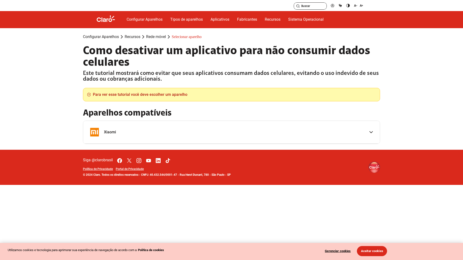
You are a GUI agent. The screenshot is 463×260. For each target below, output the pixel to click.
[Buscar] (298, 6)
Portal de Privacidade (130, 169)
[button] (231, 132)
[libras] (340, 5)
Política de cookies (151, 250)
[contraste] (348, 5)
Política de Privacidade (98, 169)
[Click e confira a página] (110, 19)
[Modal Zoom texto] (358, 5)
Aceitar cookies (372, 251)
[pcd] (332, 5)
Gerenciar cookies (338, 251)
